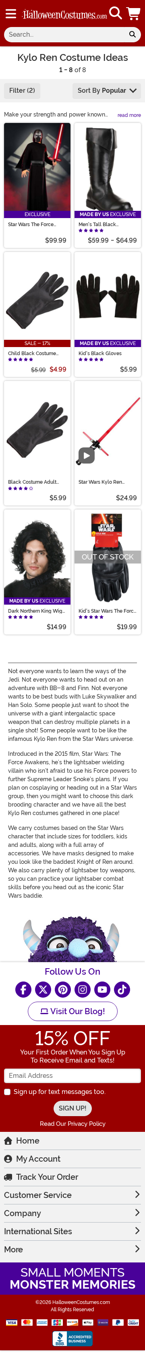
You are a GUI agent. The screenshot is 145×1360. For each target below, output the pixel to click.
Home (27, 1141)
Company (22, 1213)
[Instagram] (83, 990)
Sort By (102, 90)
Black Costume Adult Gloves (32, 482)
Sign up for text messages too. (60, 1092)
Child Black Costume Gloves (32, 353)
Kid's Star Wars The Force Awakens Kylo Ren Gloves (108, 611)
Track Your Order (47, 1177)
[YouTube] (102, 990)
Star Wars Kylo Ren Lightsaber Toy (100, 482)
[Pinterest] (63, 990)
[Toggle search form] (115, 13)
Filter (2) (22, 90)
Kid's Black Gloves (100, 353)
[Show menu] (11, 13)
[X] (43, 990)
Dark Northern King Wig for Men (35, 611)
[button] (134, 13)
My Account (38, 1159)
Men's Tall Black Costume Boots (97, 224)
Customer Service (38, 1195)
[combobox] (64, 34)
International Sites (38, 1231)
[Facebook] (23, 990)
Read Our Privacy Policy (73, 1123)
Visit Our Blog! (76, 1011)
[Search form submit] (132, 34)
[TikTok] (122, 990)
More (13, 1249)
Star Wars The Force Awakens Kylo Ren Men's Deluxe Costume (36, 224)
